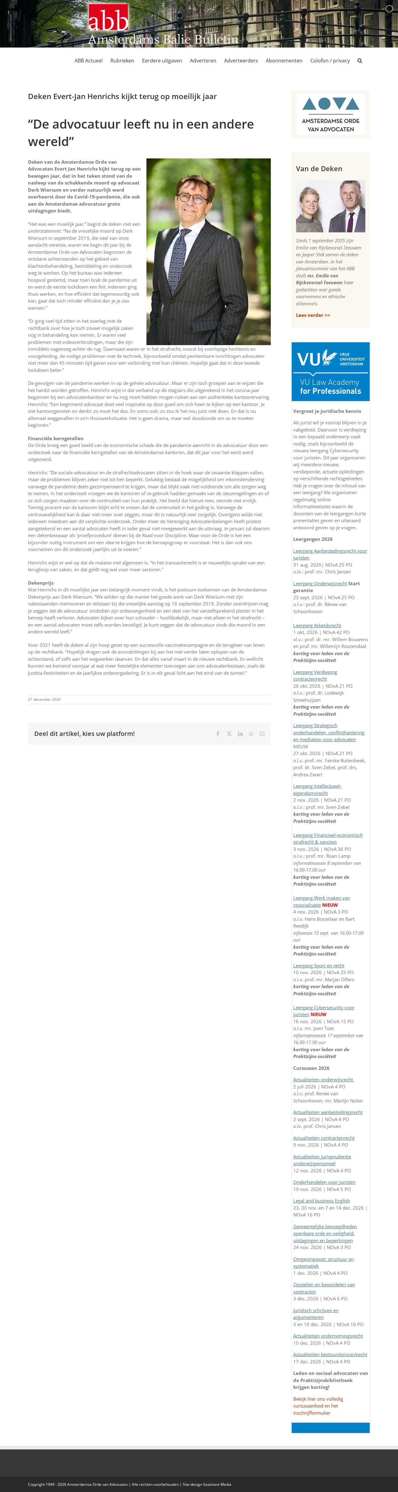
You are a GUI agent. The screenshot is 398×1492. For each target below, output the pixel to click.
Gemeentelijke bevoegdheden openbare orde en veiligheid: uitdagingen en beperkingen (325, 1233)
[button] (360, 61)
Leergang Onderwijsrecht (320, 583)
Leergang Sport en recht (318, 965)
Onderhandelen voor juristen (324, 1182)
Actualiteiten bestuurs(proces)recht (330, 1354)
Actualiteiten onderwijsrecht (323, 1079)
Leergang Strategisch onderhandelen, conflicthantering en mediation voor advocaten (328, 732)
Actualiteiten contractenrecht (323, 1138)
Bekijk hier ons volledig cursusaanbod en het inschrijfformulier (318, 1406)
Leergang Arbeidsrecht (317, 625)
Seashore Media (217, 1484)
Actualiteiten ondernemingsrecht (328, 1336)
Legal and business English (321, 1201)
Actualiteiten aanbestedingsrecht (328, 1112)
